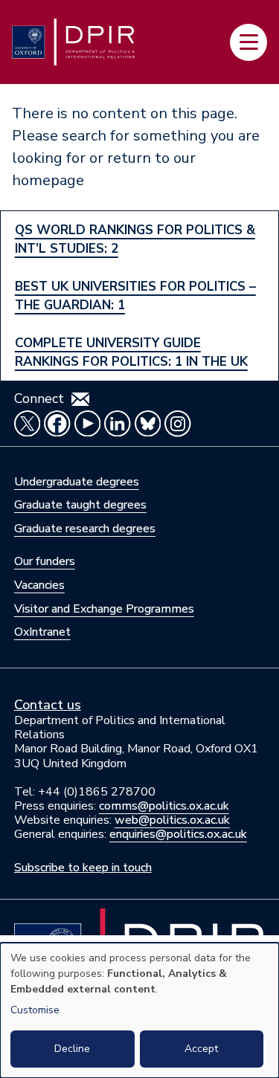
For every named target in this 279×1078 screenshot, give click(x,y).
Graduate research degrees (84, 528)
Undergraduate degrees (76, 482)
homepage (48, 180)
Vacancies (39, 585)
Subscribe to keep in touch (83, 867)
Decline (72, 1049)
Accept (201, 1049)
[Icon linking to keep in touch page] (80, 399)
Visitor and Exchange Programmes (104, 609)
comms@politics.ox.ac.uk (164, 806)
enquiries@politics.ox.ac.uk (178, 834)
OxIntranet (42, 632)
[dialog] (139, 1010)
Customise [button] (35, 1010)
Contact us (47, 705)
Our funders (44, 561)
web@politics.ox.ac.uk (172, 820)
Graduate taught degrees (80, 505)
